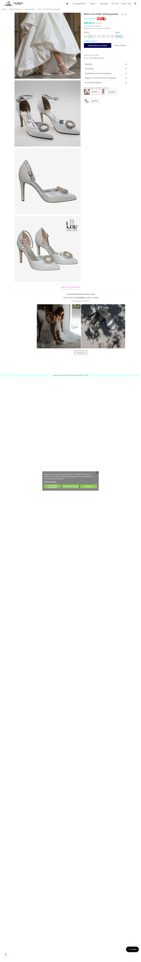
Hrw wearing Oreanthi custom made (70, 294)
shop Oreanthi (70, 352)
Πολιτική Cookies (50, 482)
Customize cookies (52, 486)
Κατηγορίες (104, 4)
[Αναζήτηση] (135, 3)
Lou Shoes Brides (79, 4)
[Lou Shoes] (16, 3)
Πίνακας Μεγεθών (120, 45)
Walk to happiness (70, 287)
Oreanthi (70, 297)
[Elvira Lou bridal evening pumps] (48, 45)
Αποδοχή (88, 486)
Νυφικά (92, 4)
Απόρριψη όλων (70, 486)
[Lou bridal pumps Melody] (122, 14)
